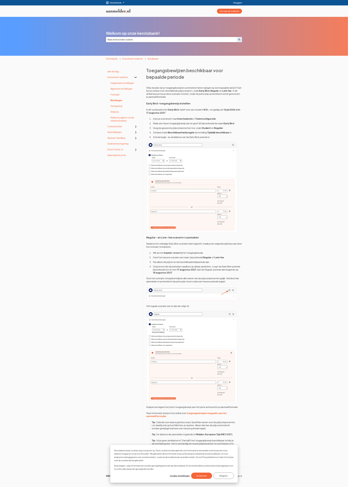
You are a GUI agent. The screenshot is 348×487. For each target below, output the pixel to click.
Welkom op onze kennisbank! (133, 33)
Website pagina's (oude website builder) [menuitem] (122, 119)
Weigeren (223, 475)
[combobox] (171, 39)
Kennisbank (112, 58)
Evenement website (132, 58)
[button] (136, 77)
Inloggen (237, 2)
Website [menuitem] (114, 111)
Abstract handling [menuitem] (116, 137)
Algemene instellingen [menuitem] (121, 88)
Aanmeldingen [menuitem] (114, 132)
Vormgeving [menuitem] (116, 106)
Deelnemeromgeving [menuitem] (117, 143)
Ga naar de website (229, 11)
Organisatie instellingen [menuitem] (122, 83)
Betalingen (153, 58)
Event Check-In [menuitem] (115, 149)
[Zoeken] (239, 39)
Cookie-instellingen (180, 475)
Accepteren (201, 475)
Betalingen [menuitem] (116, 100)
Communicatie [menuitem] (114, 126)
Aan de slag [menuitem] (113, 71)
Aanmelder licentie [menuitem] (116, 155)
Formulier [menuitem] (115, 94)
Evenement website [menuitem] (117, 77)
